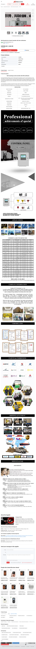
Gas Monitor (20, 535)
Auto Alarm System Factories (27, 632)
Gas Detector (8, 535)
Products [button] (9, 4)
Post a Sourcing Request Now (27, 562)
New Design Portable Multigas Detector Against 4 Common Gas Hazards (4, 578)
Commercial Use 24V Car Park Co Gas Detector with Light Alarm (31, 592)
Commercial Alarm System (23, 628)
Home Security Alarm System (6, 628)
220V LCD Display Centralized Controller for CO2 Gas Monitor (4, 606)
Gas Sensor (16, 536)
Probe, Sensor (22, 625)
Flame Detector (3, 615)
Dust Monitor (20, 536)
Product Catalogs (14, 613)
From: (5, 549)
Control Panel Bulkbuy (5, 639)
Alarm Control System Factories (6, 632)
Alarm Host (3, 625)
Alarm (20, 6)
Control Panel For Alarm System (14, 634)
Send (8, 562)
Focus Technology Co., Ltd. (11, 646)
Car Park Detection (29, 615)
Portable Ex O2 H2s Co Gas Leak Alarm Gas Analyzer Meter (21, 578)
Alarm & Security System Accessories (12, 625)
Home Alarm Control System (13, 636)
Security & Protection (7, 6)
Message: (4, 554)
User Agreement (23, 646)
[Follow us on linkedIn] (25, 644)
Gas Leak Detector (14, 628)
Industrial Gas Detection (12, 615)
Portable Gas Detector (14, 535)
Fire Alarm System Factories (17, 632)
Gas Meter (24, 536)
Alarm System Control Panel (25, 634)
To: (5, 552)
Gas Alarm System (4, 636)
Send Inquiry (9, 50)
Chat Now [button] (27, 50)
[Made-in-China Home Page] (18, 2)
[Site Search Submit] (22, 4)
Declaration (27, 646)
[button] (1, 1)
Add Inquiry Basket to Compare (18, 35)
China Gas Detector (11, 536)
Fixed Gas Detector (25, 535)
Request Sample (17, 52)
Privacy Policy (32, 646)
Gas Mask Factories (4, 634)
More (2, 640)
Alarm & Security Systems (14, 6)
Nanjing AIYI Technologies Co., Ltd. (8, 42)
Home (2, 6)
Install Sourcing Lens (5, 644)
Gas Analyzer (6, 536)
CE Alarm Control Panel (22, 636)
